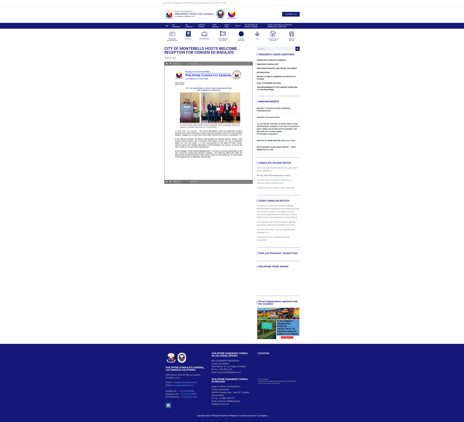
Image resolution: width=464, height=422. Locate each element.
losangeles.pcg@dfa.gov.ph (185, 382)
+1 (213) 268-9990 (188, 394)
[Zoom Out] (183, 63)
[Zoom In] (187, 63)
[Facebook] (168, 405)
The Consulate (189, 25)
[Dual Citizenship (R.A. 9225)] (222, 34)
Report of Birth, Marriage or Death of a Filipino (276, 78)
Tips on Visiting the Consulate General (251, 25)
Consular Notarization (241, 39)
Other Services (215, 25)
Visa (257, 38)
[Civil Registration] (204, 34)
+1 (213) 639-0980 (186, 391)
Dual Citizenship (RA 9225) (269, 83)
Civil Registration (204, 38)
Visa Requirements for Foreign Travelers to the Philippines (277, 88)
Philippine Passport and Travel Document (277, 68)
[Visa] (257, 34)
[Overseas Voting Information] (273, 34)
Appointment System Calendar (172, 39)
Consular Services (201, 25)
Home (167, 25)
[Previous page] (167, 63)
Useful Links (227, 25)
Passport (188, 38)
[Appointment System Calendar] (172, 34)
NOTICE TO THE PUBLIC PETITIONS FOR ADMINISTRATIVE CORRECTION (280, 25)
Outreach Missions (291, 39)
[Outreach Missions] (291, 34)
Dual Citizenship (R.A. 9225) (223, 39)
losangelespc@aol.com (183, 385)
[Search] (297, 49)
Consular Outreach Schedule (271, 60)
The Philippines (176, 25)
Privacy (238, 25)
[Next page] (170, 63)
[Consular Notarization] (241, 34)
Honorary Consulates (267, 64)
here (281, 183)
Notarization (263, 72)
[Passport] (188, 34)
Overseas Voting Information (273, 39)
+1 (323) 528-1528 (189, 397)
